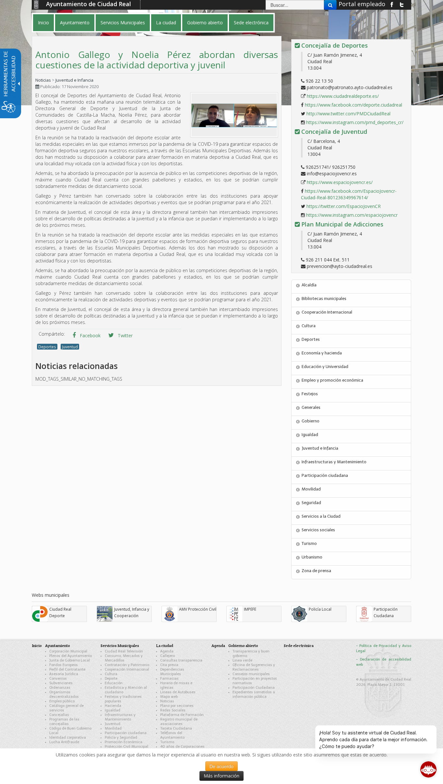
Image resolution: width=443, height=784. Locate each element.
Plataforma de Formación (182, 715)
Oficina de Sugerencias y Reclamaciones (254, 667)
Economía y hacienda (322, 353)
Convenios (58, 678)
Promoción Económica (123, 742)
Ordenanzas (59, 688)
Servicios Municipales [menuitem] (123, 22)
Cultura (309, 325)
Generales (311, 407)
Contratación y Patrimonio (127, 665)
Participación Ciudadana (254, 688)
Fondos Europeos (63, 665)
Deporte (111, 678)
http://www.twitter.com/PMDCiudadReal (348, 113)
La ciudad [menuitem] (166, 22)
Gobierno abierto (243, 645)
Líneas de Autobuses (178, 692)
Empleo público (62, 701)
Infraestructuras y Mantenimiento (334, 461)
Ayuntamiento (57, 645)
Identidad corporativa (67, 737)
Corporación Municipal (68, 651)
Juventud (70, 346)
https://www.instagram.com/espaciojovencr (352, 215)
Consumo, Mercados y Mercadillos (124, 658)
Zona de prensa (316, 570)
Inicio (37, 645)
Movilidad (311, 489)
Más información (221, 776)
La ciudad (164, 645)
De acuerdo (221, 766)
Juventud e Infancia (74, 80)
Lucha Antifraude (64, 742)
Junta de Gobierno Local (69, 660)
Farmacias (169, 678)
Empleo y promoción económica (332, 380)
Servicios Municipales (120, 645)
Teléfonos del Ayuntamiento (172, 735)
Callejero (167, 656)
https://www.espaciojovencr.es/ (340, 182)
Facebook (89, 335)
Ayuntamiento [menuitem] (75, 22)
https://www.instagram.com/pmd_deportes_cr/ (354, 122)
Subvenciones (61, 683)
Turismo (309, 543)
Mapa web (169, 697)
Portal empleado (362, 4)
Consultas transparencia (181, 660)
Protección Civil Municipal (126, 746)
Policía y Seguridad (121, 737)
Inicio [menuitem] (43, 22)
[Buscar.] (330, 5)
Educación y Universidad (325, 366)
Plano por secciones (177, 706)
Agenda (167, 651)
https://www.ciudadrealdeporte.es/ (343, 96)
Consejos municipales (251, 674)
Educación (114, 683)
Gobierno (310, 421)
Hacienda (113, 706)
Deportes (47, 346)
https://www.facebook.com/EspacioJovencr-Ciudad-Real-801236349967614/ (349, 194)
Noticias (43, 80)
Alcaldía (309, 284)
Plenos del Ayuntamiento (70, 656)
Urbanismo (312, 557)
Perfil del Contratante (67, 669)
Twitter (124, 335)
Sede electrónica (299, 645)
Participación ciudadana (325, 475)
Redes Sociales (173, 710)
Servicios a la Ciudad (321, 516)
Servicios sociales (318, 529)
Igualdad (310, 434)
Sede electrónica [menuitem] (251, 22)
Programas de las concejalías (64, 721)
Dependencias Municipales (172, 671)
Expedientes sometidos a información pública (254, 694)
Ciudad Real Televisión (124, 651)
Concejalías (59, 715)
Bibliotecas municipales (324, 298)
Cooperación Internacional (327, 312)
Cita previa (169, 665)
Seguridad (311, 502)
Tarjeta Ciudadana (176, 728)
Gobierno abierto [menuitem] (205, 22)
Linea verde (242, 660)
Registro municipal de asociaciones (179, 721)
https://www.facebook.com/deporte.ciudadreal (353, 105)
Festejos (310, 393)
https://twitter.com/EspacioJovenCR (343, 206)
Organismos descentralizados (64, 694)
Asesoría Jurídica (63, 674)
